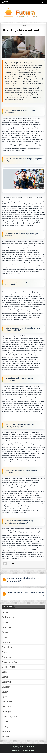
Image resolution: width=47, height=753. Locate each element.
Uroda (5, 722)
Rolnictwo (6, 687)
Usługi (24, 26)
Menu (6, 2)
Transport (7, 707)
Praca (4, 672)
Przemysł (6, 682)
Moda (4, 652)
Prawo (5, 677)
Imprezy (6, 642)
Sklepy (5, 692)
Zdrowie (6, 737)
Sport (4, 697)
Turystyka (7, 712)
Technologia (8, 702)
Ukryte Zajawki (9, 717)
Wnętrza (6, 732)
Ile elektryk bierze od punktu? (23, 30)
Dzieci (5, 622)
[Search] (45, 2)
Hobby (5, 637)
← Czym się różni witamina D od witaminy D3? (23, 579)
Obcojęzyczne (8, 667)
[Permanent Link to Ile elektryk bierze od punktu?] (23, 47)
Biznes (5, 612)
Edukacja (6, 627)
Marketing (7, 647)
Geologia (6, 632)
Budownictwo (8, 617)
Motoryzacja (8, 657)
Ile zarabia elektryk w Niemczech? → (26, 594)
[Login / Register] (42, 2)
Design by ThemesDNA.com (23, 750)
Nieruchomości (9, 662)
